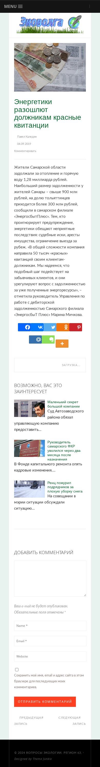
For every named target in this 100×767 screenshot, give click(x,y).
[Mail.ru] (35, 339)
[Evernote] (48, 339)
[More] (63, 339)
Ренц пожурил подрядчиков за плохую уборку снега (65, 486)
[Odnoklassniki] (62, 327)
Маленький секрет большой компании (63, 404)
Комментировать (25, 151)
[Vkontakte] (37, 327)
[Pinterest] (75, 327)
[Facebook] (24, 327)
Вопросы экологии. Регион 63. (54, 752)
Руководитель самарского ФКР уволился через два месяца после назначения (64, 450)
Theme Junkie (42, 759)
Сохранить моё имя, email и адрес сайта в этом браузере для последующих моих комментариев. (49, 681)
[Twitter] (50, 327)
